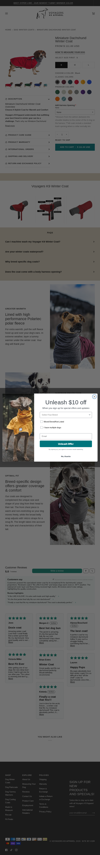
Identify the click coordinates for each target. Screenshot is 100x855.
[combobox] (65, 415)
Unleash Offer (66, 444)
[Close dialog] (94, 396)
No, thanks (66, 456)
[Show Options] (89, 415)
